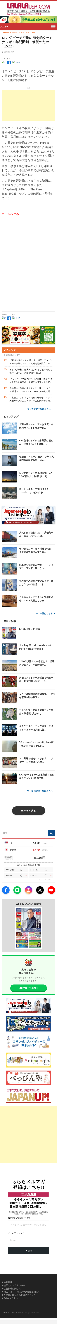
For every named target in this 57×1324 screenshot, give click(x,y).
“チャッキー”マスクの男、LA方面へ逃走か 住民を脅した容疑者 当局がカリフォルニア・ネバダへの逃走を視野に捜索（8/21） (30, 381)
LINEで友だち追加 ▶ (28, 988)
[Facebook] (6, 890)
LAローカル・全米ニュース (13, 32)
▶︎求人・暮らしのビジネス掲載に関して (21, 1291)
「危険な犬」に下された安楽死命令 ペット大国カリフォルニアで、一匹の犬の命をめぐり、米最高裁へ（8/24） (30, 399)
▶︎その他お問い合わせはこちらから (19, 1295)
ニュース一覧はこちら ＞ (43, 613)
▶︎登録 (28, 1250)
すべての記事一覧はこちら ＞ (41, 790)
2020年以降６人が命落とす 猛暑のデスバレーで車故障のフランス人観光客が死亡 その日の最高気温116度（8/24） (31, 362)
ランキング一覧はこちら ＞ (40, 408)
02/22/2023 (8, 52)
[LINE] (17, 890)
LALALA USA (8, 1312)
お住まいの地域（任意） (19, 1218)
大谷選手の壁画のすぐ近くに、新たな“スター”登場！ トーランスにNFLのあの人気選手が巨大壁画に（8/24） (30, 390)
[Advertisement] (28, 105)
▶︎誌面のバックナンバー (13, 1285)
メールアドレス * (16, 1233)
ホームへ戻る (10, 214)
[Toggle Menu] (53, 26)
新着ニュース (31, 32)
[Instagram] (28, 890)
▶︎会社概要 (7, 1282)
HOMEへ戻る (28, 810)
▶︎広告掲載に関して (11, 1288)
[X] (40, 890)
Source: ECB (9, 859)
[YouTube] (51, 890)
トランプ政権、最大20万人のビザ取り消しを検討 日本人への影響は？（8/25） (30, 371)
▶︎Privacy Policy (10, 1298)
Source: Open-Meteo (45, 880)
